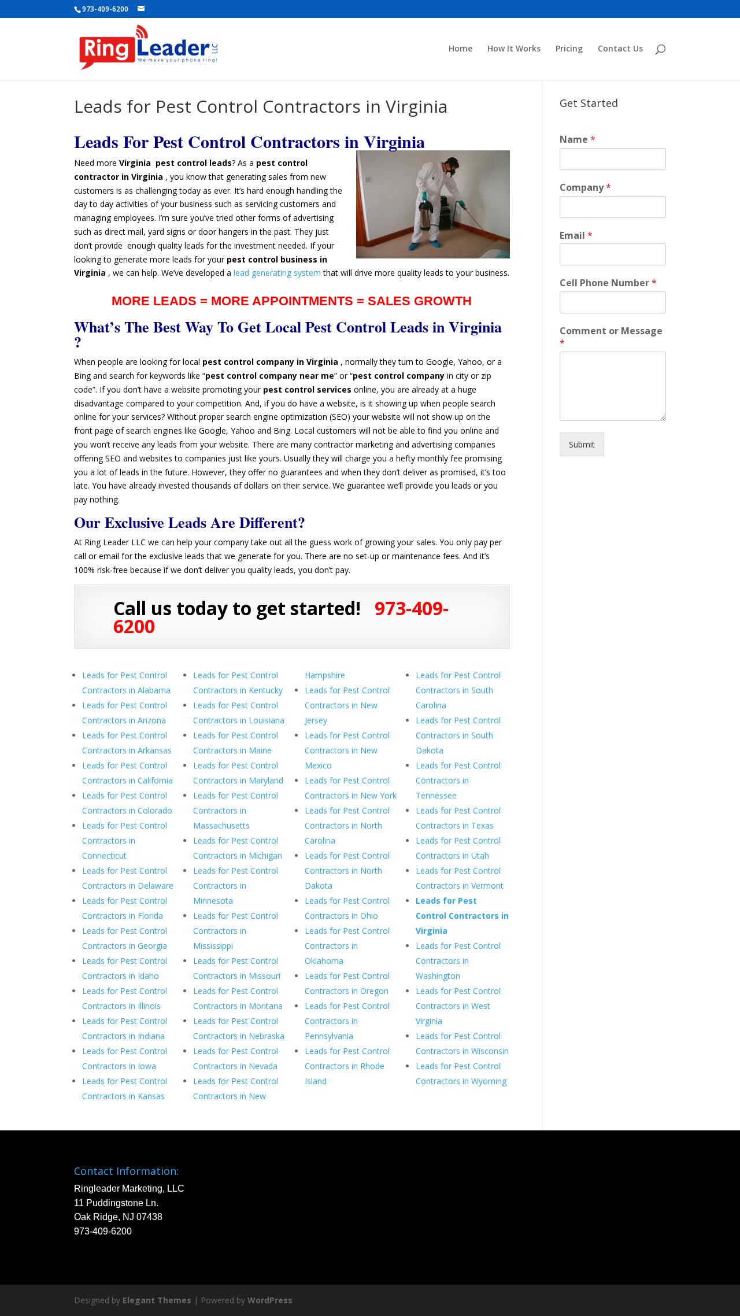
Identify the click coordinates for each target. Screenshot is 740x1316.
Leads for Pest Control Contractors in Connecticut (124, 840)
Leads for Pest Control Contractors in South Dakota (458, 735)
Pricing (569, 49)
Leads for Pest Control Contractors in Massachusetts (235, 810)
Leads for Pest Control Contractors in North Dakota (347, 870)
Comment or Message (611, 337)
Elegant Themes (157, 1300)
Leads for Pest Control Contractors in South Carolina (458, 690)
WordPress (270, 1300)
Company (585, 188)
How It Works (514, 49)
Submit (582, 444)
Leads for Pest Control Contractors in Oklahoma (347, 945)
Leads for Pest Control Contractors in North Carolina (347, 825)
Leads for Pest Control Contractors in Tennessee (458, 780)
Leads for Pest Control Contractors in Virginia (462, 915)
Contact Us (620, 49)
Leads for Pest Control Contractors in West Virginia (458, 1005)
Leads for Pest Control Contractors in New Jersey (347, 705)
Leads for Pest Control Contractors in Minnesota (235, 885)
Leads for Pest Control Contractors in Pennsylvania (347, 1020)
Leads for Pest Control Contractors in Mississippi (235, 930)
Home (460, 49)
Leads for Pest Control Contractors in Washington (458, 960)
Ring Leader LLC (115, 542)
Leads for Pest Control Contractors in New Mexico (347, 750)
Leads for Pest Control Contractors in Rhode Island (347, 1065)
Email (576, 236)
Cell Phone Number (608, 283)
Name (577, 140)
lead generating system (277, 272)
